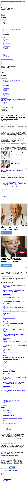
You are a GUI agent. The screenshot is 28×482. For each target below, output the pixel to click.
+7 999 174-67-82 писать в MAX (10, 412)
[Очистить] (1, 5)
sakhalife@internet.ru (17, 418)
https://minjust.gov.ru (20, 447)
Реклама (5, 405)
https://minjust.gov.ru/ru (5, 452)
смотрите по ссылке (10, 175)
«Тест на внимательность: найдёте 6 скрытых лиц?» (14, 183)
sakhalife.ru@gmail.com (8, 418)
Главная (5, 102)
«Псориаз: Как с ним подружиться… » (11, 184)
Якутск (4, 104)
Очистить (3, 14)
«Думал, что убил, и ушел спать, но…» (11, 182)
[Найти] (2, 4)
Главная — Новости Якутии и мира (12, 29)
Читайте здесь (22, 177)
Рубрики (5, 103)
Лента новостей (7, 30)
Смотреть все (3, 20)
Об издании (7, 32)
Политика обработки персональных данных (10, 391)
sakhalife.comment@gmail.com (9, 423)
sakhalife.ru (3, 460)
